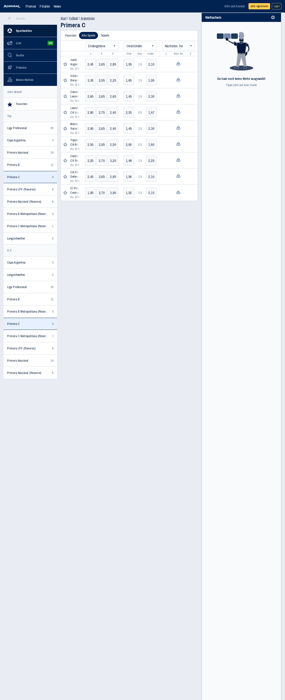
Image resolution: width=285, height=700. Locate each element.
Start (63, 18)
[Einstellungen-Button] (273, 17)
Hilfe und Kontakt (234, 6)
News (57, 6)
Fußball (73, 18)
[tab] (71, 35)
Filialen (45, 6)
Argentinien (88, 18)
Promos (31, 6)
